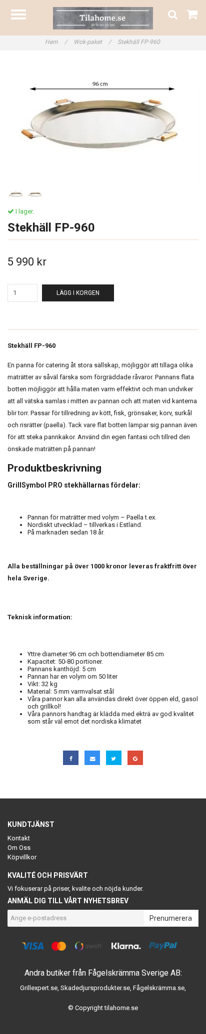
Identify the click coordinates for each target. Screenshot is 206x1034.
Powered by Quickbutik (103, 1016)
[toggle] (23, 15)
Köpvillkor (22, 857)
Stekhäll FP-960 (140, 41)
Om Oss (19, 847)
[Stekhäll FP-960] (103, 123)
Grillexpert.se (39, 988)
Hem (56, 41)
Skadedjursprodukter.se (95, 988)
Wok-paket (92, 41)
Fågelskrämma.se (158, 988)
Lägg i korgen (78, 292)
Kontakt (19, 838)
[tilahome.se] (103, 17)
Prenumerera (171, 918)
